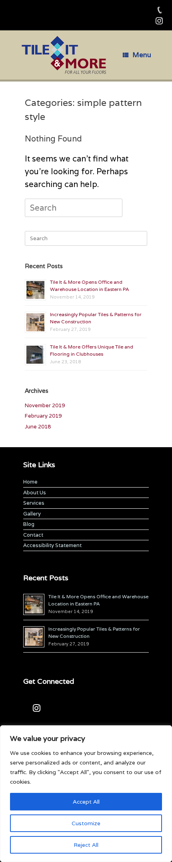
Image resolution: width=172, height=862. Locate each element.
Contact (33, 535)
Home (30, 481)
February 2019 (43, 415)
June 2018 (38, 426)
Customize (86, 823)
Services (33, 503)
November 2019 (45, 405)
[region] (86, 793)
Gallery (32, 513)
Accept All (86, 801)
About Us (34, 492)
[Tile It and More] (64, 55)
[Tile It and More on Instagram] (36, 708)
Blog (28, 524)
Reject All (86, 844)
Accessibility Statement (52, 545)
